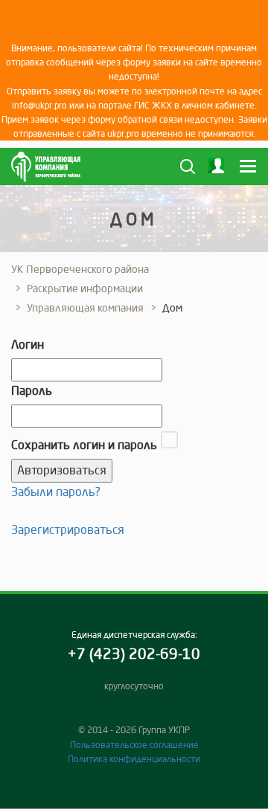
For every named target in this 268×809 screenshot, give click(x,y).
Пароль (31, 390)
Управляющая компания (85, 308)
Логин (27, 344)
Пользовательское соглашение (134, 744)
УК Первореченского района (80, 269)
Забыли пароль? (55, 491)
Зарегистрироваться (67, 529)
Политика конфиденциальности (134, 758)
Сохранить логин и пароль (84, 444)
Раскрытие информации (85, 288)
